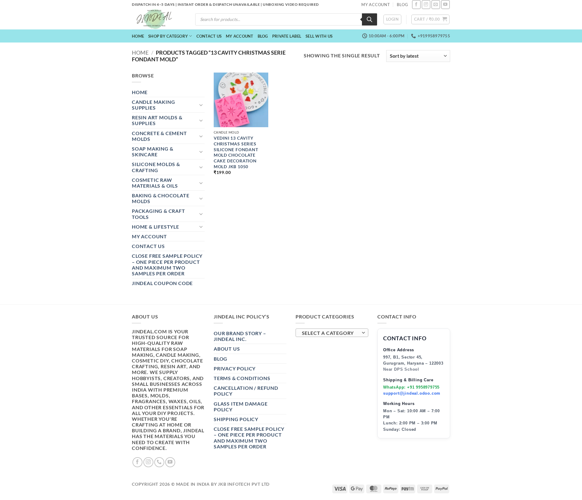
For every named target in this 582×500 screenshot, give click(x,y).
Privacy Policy (235, 368)
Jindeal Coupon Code (162, 283)
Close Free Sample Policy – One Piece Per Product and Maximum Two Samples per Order (167, 264)
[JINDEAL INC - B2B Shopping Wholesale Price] (157, 19)
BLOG (402, 4)
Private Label (286, 36)
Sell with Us (319, 36)
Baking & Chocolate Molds (160, 198)
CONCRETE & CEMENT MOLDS (159, 136)
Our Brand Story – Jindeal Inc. (240, 336)
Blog (263, 36)
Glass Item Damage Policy (241, 406)
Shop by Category (168, 36)
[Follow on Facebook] (416, 4)
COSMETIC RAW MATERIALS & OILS (155, 183)
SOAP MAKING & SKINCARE (152, 151)
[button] (392, 19)
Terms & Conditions (242, 378)
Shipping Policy (236, 419)
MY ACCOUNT (375, 4)
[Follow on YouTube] (445, 4)
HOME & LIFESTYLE (155, 227)
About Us (227, 349)
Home (138, 36)
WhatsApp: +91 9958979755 (411, 387)
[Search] (369, 19)
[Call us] (159, 462)
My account (239, 36)
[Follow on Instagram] (426, 4)
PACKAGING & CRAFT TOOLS (158, 213)
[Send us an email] (435, 4)
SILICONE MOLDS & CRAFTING (156, 167)
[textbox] (330, 333)
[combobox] (332, 332)
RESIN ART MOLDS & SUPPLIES (157, 120)
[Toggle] (201, 104)
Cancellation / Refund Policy (246, 390)
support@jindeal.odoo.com (411, 393)
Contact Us (209, 36)
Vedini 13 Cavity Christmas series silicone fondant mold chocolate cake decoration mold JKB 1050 (236, 152)
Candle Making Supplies (153, 105)
